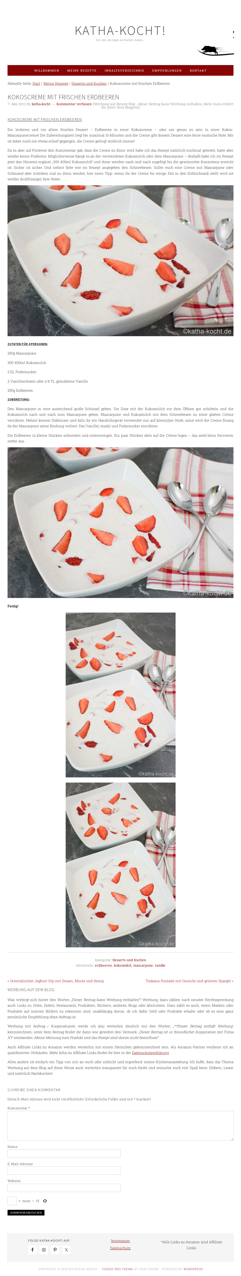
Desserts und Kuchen (129, 960)
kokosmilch (123, 965)
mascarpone (143, 965)
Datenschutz (120, 1248)
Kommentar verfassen (74, 104)
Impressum (120, 1240)
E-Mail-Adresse (20, 1164)
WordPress (193, 1269)
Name (12, 1146)
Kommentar (19, 1108)
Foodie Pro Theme (117, 1269)
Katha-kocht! (120, 30)
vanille (160, 965)
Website (14, 1181)
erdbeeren (103, 965)
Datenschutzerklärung (150, 1052)
